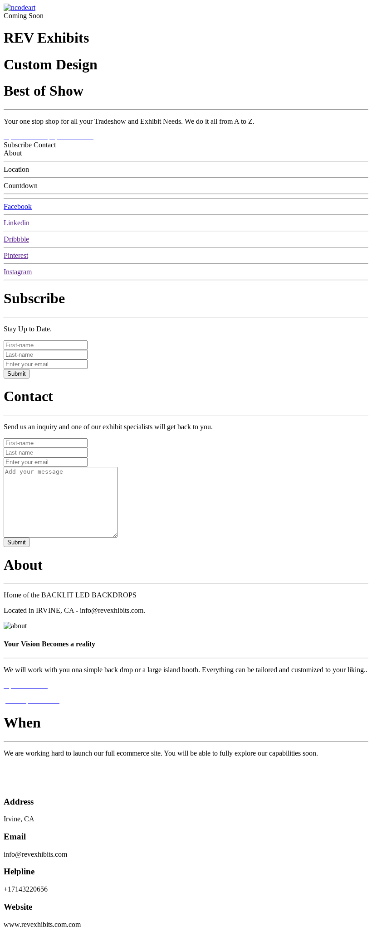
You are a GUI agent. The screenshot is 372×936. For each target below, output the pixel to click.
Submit (16, 373)
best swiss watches (30, 784)
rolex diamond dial (30, 768)
